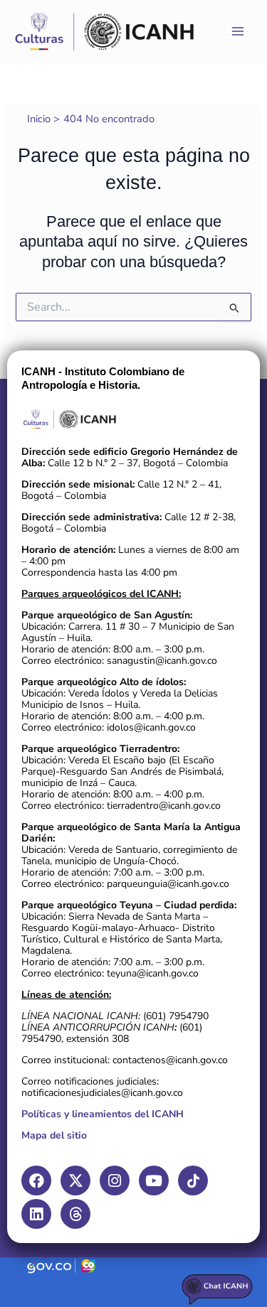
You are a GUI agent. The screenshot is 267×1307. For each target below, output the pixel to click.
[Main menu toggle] (238, 31)
